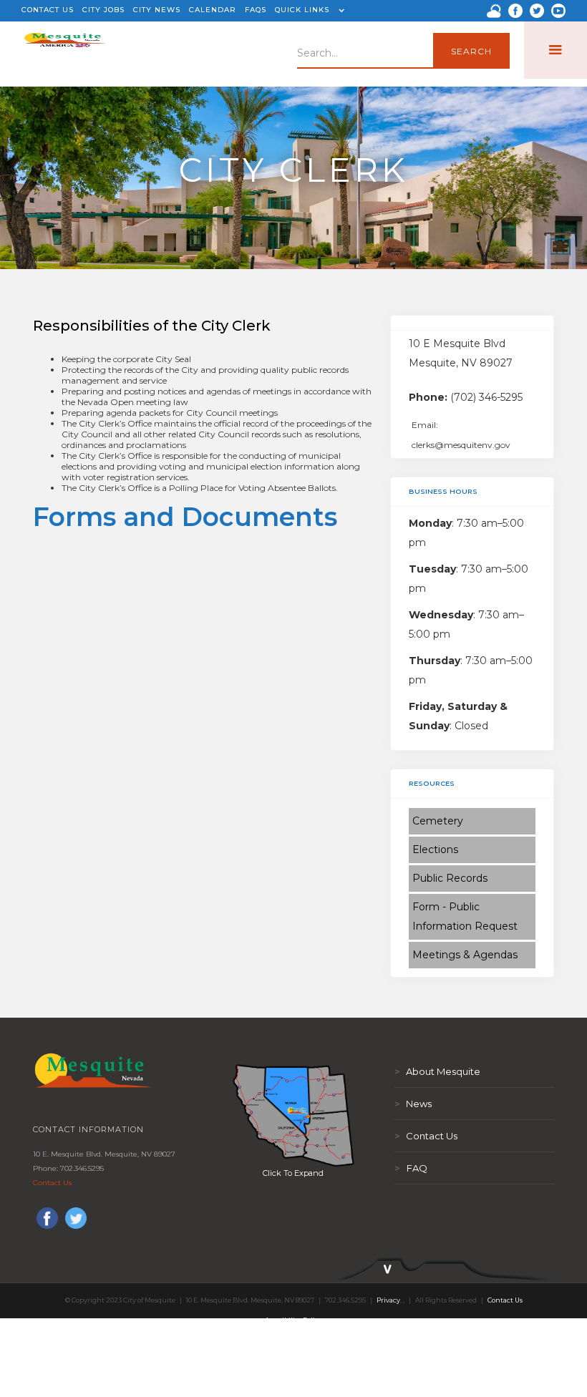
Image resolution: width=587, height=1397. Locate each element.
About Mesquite (437, 1071)
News (413, 1103)
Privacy (388, 1300)
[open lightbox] (293, 1115)
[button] (308, 10)
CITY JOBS (103, 9)
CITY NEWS (156, 9)
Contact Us (52, 1182)
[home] (65, 50)
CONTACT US (47, 9)
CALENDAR (212, 9)
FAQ (410, 1168)
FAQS (255, 9)
